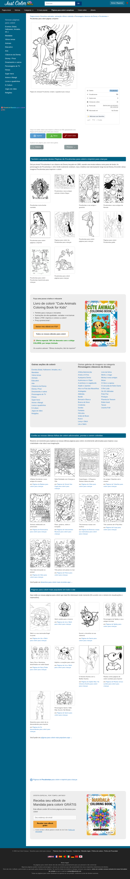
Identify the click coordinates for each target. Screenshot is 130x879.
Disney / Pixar (37, 389)
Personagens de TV (39, 394)
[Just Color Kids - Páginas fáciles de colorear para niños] (60, 856)
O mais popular (42, 10)
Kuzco (80, 419)
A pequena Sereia (84, 377)
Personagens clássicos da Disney (86, 16)
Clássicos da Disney (39, 386)
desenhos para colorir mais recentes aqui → (57, 582)
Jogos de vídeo (37, 411)
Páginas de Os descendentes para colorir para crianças (40, 729)
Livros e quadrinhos (39, 405)
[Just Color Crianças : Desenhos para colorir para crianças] (18, 3)
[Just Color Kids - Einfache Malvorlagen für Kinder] (72, 856)
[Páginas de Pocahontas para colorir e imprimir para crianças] (31, 779)
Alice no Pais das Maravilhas (88, 388)
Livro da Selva (106, 372)
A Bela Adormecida (85, 372)
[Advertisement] (54, 110)
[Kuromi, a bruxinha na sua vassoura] (89, 630)
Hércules (81, 413)
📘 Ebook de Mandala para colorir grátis (13, 109)
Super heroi (36, 400)
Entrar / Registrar (117, 3)
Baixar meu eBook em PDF (47, 327)
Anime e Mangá (37, 402)
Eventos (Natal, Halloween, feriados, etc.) (46, 370)
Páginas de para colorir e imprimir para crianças (55, 779)
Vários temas (36, 375)
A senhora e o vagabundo (87, 383)
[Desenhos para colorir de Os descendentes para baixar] (40, 719)
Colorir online (82, 10)
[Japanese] (80, 856)
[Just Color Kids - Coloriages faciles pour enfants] (56, 856)
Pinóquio (104, 397)
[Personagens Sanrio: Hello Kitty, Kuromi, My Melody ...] (65, 705)
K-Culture (35, 408)
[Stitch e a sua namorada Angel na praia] (40, 630)
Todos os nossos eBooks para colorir (51, 334)
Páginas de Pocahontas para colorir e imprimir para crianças (81, 159)
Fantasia (81, 410)
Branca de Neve (84, 402)
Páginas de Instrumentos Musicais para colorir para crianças (64, 532)
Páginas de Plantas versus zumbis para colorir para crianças (113, 684)
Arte (33, 383)
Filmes (34, 397)
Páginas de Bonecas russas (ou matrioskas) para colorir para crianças (89, 532)
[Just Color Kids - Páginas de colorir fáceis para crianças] (64, 856)
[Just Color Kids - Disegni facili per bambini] (68, 856)
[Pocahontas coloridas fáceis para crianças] (40, 275)
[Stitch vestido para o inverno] (65, 616)
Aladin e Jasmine (84, 386)
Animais (34, 378)
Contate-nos (76, 851)
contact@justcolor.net (74, 871)
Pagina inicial (6, 10)
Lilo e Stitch (82, 424)
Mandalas (35, 372)
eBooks (93, 10)
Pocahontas (103, 16)
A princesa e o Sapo (85, 380)
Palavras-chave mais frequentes (62, 851)
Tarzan (103, 405)
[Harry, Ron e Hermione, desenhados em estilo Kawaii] (40, 659)
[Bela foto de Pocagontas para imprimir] (89, 236)
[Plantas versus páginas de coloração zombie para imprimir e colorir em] (113, 673)
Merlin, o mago (106, 375)
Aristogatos (82, 391)
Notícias (17, 10)
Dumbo (80, 408)
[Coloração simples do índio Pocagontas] (40, 237)
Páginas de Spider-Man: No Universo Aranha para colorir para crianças (89, 684)
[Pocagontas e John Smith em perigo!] (113, 237)
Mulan (103, 380)
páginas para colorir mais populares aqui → (56, 737)
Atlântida (81, 394)
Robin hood (105, 402)
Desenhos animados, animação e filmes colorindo (56, 16)
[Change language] (127, 3)
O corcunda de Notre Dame (111, 386)
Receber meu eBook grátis (45, 824)
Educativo (35, 380)
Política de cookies (97, 851)
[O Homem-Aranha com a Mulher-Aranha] (89, 673)
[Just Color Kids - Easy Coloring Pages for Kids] (51, 856)
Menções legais (86, 851)
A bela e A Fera (83, 375)
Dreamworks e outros (39, 391)
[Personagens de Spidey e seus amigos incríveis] (113, 616)
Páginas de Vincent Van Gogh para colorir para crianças (63, 486)
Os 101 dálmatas (107, 391)
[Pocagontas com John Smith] (65, 237)
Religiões (35, 413)
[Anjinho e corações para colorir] (65, 659)
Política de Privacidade (111, 851)
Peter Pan (104, 394)
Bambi (80, 397)
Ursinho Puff (105, 408)
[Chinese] (76, 856)
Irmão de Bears (83, 416)
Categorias (27, 10)
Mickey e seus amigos (109, 377)
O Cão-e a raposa (107, 383)
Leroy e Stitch (83, 421)
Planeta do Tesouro (108, 399)
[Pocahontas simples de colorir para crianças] (65, 273)
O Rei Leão (105, 388)
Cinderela (81, 405)
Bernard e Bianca (84, 399)
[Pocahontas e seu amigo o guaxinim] (89, 202)
